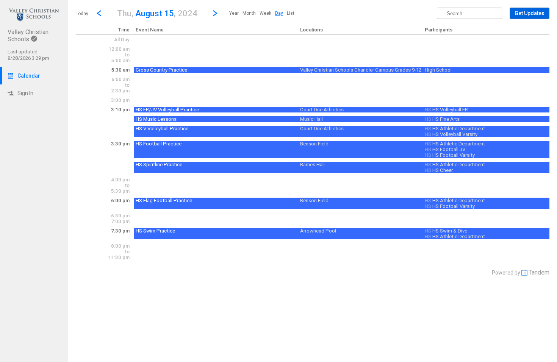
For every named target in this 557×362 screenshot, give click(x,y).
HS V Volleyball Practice (162, 128)
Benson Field (314, 144)
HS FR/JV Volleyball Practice (167, 109)
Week (265, 13)
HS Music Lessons (156, 119)
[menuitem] (234, 13)
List (290, 13)
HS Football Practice (158, 144)
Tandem (539, 272)
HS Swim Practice (155, 231)
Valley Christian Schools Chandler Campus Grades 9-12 (360, 70)
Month (249, 13)
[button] (157, 13)
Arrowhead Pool (318, 231)
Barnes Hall (312, 164)
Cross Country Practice (161, 70)
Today (82, 13)
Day (279, 13)
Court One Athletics (322, 109)
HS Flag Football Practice (164, 200)
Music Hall (311, 119)
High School (438, 70)
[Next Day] (215, 13)
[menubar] (262, 13)
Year (234, 13)
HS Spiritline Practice (159, 164)
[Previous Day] (99, 13)
